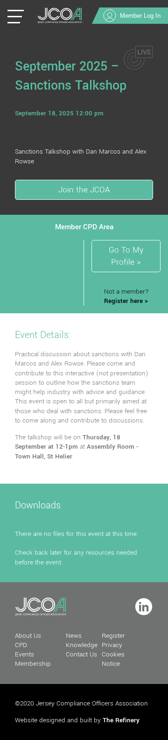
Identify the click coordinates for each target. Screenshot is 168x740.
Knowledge (82, 645)
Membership (33, 663)
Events (24, 654)
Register (113, 635)
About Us (28, 635)
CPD (21, 645)
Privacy (112, 645)
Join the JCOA (84, 190)
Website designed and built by (77, 720)
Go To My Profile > (126, 256)
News (74, 635)
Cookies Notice (113, 659)
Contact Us (81, 654)
